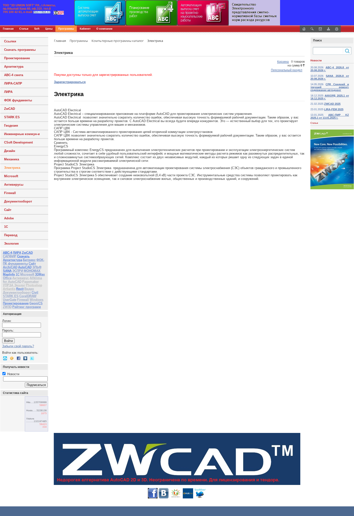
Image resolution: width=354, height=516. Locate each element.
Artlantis (9, 289)
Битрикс (29, 260)
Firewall (10, 193)
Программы (66, 28)
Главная (8, 28)
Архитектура (12, 260)
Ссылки (10, 41)
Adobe (9, 218)
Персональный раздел (286, 70)
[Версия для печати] (337, 29)
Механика (11, 159)
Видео (29, 289)
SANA (7, 271)
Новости (12, 374)
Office (7, 278)
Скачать (23, 256)
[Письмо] (320, 29)
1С (6, 227)
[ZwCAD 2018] (177, 459)
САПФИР (9, 256)
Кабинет (85, 28)
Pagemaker (30, 281)
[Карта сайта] (328, 29)
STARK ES (12, 117)
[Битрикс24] (5, 358)
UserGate (9, 299)
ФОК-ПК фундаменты (23, 261)
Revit (20, 289)
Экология (11, 243)
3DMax (40, 274)
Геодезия (11, 125)
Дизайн (9, 151)
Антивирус (20, 278)
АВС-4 (7, 253)
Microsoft (11, 176)
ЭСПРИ (17, 271)
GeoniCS (36, 303)
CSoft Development (18, 142)
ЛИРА (8, 92)
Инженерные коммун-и (22, 134)
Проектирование (17, 58)
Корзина (283, 61)
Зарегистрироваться (70, 82)
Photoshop (34, 285)
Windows (36, 299)
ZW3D (7, 307)
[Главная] (52, 13)
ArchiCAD (10, 267)
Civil (35, 292)
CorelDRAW (27, 296)
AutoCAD (25, 267)
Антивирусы (13, 184)
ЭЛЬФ (36, 267)
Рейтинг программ (26, 307)
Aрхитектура (13, 66)
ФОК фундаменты (18, 100)
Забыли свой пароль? (18, 346)
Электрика (12, 168)
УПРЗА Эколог (14, 285)
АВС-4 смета (13, 75)
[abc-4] (177, 13)
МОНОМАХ (32, 271)
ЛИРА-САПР (13, 83)
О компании (104, 28)
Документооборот (18, 201)
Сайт (7, 210)
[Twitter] (32, 358)
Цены (48, 28)
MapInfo (9, 274)
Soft (36, 28)
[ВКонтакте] (25, 358)
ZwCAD (9, 109)
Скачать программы (20, 50)
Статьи (23, 28)
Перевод (10, 235)
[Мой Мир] (11, 358)
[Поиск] (312, 29)
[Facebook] (18, 358)
